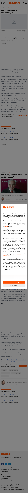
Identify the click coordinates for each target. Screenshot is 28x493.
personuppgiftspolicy (7, 255)
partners (6, 226)
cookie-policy (19, 254)
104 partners (15, 271)
